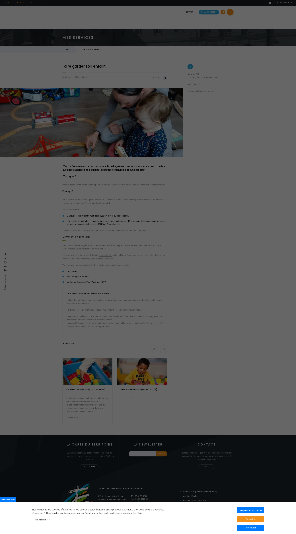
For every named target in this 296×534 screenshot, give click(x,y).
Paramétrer (250, 519)
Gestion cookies (8, 499)
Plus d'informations (41, 520)
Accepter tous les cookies (250, 510)
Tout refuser (250, 528)
